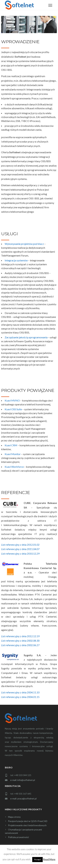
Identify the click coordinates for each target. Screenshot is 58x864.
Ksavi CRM (11, 445)
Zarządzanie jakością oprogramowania (26, 337)
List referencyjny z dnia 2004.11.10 (20, 692)
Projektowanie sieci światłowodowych (27, 825)
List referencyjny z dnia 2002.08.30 (20, 640)
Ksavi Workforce (14, 466)
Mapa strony (14, 816)
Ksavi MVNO (12, 400)
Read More (49, 859)
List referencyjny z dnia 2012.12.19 (20, 636)
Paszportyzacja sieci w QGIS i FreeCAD (27, 821)
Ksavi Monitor (13, 454)
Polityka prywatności (18, 837)
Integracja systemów (16, 260)
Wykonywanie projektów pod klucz (24, 243)
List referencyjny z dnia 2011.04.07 (20, 549)
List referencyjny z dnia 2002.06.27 (20, 645)
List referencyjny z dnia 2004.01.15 (20, 696)
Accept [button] (37, 859)
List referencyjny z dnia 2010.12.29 (20, 553)
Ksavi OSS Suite (13, 409)
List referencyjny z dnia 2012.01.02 (20, 544)
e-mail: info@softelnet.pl (22, 780)
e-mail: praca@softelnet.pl (23, 798)
